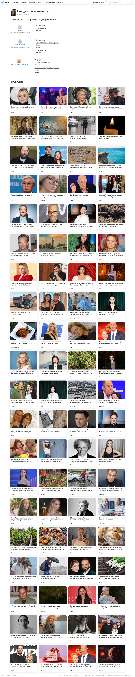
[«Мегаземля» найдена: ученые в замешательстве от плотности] (111, 658)
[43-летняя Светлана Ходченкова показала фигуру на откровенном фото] (53, 511)
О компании (9, 675)
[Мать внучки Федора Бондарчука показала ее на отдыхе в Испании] (111, 629)
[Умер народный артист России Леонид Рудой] (111, 130)
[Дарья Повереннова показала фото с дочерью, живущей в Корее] (53, 394)
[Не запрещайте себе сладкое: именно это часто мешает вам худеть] (53, 658)
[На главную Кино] (7, 2)
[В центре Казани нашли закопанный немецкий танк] (53, 423)
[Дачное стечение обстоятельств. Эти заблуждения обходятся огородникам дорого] (53, 482)
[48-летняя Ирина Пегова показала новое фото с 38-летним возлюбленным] (23, 658)
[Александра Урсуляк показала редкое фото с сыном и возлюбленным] (53, 365)
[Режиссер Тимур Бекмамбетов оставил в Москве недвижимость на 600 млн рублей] (23, 159)
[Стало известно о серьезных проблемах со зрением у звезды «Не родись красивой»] (111, 247)
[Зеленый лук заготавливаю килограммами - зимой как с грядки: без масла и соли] (111, 570)
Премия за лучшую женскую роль (47, 68)
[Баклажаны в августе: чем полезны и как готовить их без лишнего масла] (23, 335)
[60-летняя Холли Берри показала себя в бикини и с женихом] (23, 570)
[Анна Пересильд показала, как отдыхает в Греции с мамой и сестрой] (23, 511)
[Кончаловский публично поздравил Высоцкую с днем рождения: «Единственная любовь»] (23, 423)
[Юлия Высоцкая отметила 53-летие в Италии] (111, 453)
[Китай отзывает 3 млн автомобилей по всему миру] (82, 394)
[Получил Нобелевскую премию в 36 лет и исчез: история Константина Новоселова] (53, 277)
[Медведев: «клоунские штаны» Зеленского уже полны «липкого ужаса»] (111, 482)
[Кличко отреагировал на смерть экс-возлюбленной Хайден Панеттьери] (111, 335)
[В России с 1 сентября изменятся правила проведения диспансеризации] (111, 511)
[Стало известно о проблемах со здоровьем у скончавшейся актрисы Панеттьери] (23, 100)
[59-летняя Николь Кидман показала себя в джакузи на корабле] (53, 629)
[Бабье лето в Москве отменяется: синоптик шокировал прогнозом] (82, 130)
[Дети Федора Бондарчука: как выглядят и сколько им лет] (53, 218)
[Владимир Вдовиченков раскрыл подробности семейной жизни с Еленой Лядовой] (53, 159)
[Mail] (2, 2)
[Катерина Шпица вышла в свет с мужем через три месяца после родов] (82, 218)
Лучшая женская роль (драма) (47, 43)
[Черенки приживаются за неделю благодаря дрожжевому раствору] (23, 541)
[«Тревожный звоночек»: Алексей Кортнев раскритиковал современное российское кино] (23, 600)
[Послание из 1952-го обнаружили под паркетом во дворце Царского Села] (82, 159)
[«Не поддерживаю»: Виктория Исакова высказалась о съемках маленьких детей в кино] (111, 423)
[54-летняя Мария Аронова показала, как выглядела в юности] (82, 511)
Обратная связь (127, 675)
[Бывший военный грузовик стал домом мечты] (23, 306)
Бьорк (38, 45)
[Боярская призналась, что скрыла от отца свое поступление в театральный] (111, 306)
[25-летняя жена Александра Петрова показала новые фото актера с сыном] (53, 306)
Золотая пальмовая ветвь (44, 62)
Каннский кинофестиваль (19, 64)
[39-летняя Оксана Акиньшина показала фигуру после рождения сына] (82, 541)
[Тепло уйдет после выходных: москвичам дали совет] (53, 570)
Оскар (20, 30)
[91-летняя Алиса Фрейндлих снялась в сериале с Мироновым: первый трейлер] (23, 130)
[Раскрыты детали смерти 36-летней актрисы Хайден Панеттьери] (23, 277)
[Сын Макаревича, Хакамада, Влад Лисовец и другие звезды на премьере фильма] (111, 365)
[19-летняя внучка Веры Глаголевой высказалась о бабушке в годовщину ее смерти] (23, 453)
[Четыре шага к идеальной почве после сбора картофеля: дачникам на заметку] (111, 218)
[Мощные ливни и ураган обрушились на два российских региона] (82, 482)
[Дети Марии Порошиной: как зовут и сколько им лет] (82, 100)
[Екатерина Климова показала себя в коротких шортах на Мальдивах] (53, 453)
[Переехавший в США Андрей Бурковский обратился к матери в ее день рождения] (23, 218)
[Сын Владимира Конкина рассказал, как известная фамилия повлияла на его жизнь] (82, 189)
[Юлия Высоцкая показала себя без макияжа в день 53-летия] (23, 365)
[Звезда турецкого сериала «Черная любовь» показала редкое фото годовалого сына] (82, 600)
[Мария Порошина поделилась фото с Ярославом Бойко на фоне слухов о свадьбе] (53, 100)
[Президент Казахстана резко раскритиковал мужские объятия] (23, 189)
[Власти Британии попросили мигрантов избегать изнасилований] (53, 247)
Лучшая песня (41, 28)
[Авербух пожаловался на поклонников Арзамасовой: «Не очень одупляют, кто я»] (82, 570)
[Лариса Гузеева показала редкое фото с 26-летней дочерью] (111, 189)
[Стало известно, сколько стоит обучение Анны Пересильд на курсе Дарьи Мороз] (23, 482)
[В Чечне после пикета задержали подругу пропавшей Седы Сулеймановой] (53, 189)
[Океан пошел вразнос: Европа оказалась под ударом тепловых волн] (111, 159)
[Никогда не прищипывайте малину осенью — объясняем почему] (82, 365)
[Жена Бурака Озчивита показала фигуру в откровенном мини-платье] (111, 277)
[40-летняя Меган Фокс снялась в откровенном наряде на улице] (82, 247)
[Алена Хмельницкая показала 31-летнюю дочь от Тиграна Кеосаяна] (23, 629)
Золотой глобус (20, 45)
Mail (3, 675)
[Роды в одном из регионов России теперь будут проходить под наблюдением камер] (82, 306)
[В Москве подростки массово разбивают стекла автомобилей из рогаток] (53, 130)
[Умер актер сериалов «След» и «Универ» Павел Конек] (82, 423)
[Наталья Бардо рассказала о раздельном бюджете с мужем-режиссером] (23, 394)
